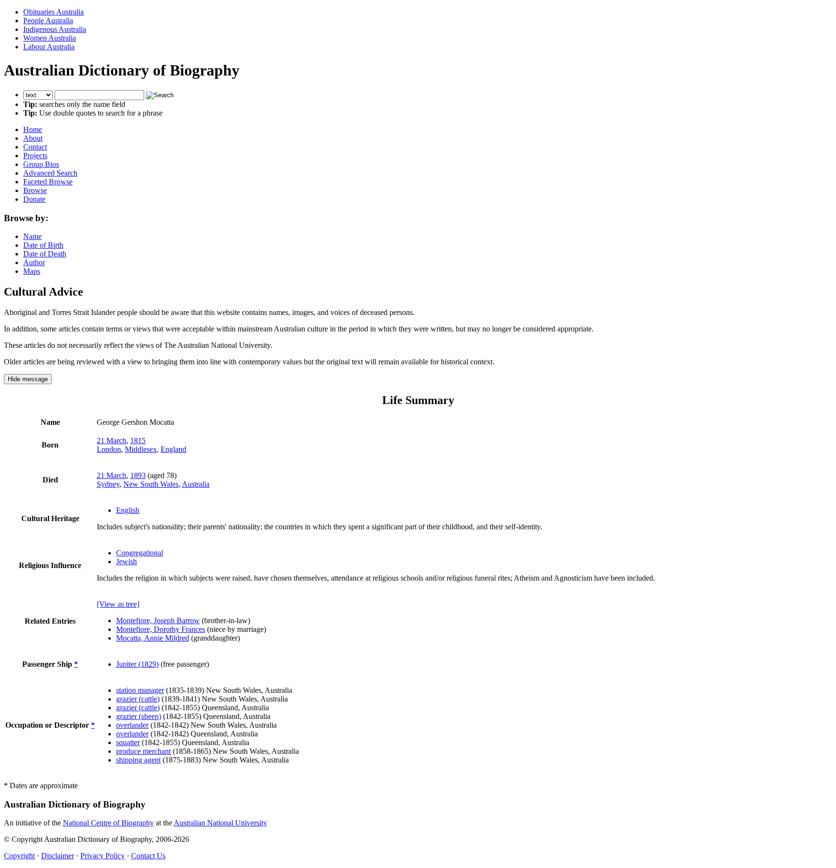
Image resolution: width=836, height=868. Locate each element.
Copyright (19, 856)
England (173, 449)
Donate (34, 199)
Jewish (126, 561)
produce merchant (143, 751)
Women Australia (49, 38)
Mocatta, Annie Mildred (152, 638)
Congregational (139, 553)
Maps (31, 271)
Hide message (28, 379)
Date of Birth (43, 245)
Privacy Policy (102, 856)
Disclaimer (57, 856)
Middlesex (141, 449)
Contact (35, 147)
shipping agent (138, 760)
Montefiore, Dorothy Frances (160, 629)
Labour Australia (49, 47)
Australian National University (220, 823)
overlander (132, 725)
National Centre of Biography (108, 823)
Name (32, 236)
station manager (140, 690)
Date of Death (44, 254)
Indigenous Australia (54, 29)
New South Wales (151, 484)
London (109, 449)
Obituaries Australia (53, 12)
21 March (111, 440)
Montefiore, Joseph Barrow (158, 620)
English (127, 510)
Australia (195, 484)
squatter (128, 742)
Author (34, 262)
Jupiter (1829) (137, 664)
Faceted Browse (48, 182)
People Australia (48, 20)
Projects (35, 155)
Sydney (108, 484)
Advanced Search (50, 173)
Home (32, 129)
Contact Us (148, 856)
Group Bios (41, 164)
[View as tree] (118, 604)
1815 (138, 440)
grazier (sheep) (138, 716)
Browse (35, 190)
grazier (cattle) (138, 699)
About (33, 138)
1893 (138, 475)
